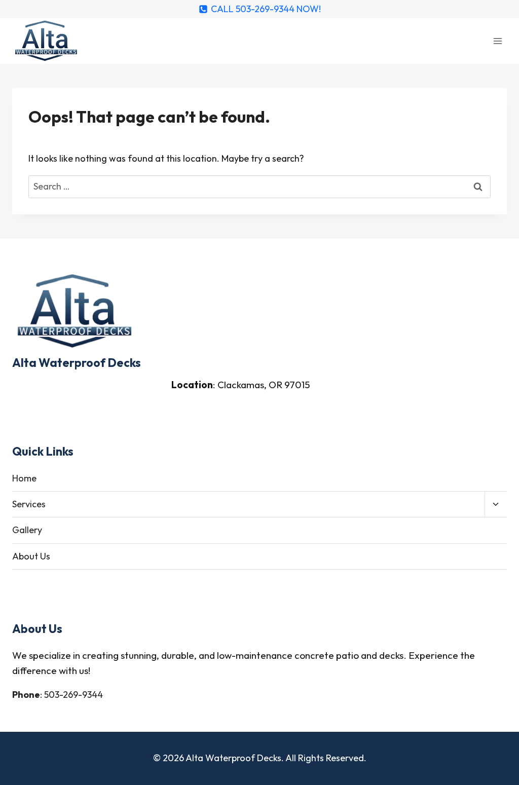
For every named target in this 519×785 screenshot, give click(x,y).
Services (29, 504)
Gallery (27, 530)
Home (24, 478)
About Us (31, 556)
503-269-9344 (73, 694)
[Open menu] (497, 41)
